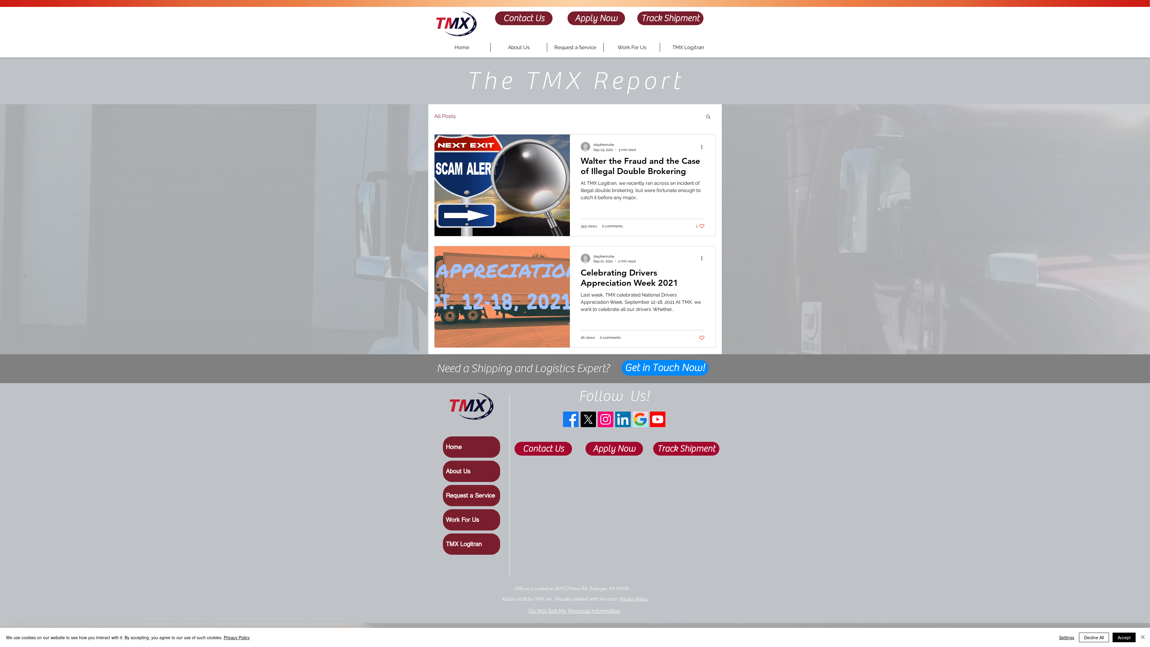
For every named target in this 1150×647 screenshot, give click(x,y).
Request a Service (470, 495)
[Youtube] (657, 419)
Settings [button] (1066, 637)
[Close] (1142, 637)
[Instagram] (605, 419)
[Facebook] (571, 419)
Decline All (1094, 637)
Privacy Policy (634, 599)
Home (454, 447)
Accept (1124, 637)
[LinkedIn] (623, 419)
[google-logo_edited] (640, 419)
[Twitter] (588, 419)
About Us (458, 471)
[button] (708, 117)
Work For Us (462, 519)
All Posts (445, 116)
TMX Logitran (464, 544)
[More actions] (703, 146)
